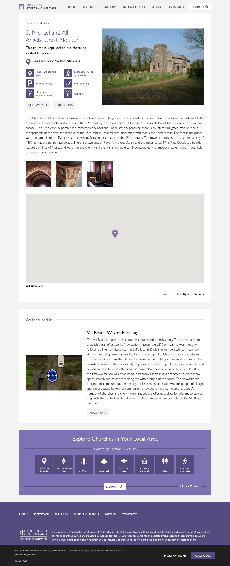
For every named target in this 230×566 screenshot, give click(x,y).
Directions (64, 105)
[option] (38, 174)
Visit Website (38, 105)
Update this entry (193, 294)
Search (112, 486)
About (157, 7)
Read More (97, 412)
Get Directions (34, 286)
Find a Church (134, 7)
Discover (88, 7)
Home (71, 7)
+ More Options (190, 486)
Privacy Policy (21, 560)
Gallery (109, 7)
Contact (176, 7)
